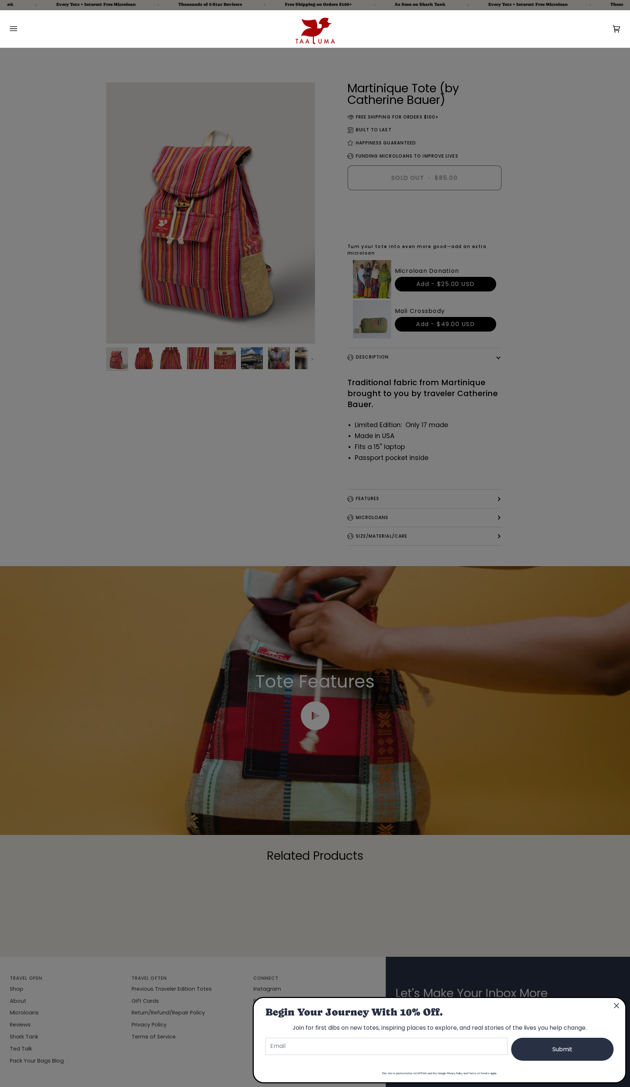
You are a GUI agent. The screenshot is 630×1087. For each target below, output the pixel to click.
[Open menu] (21, 28)
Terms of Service (479, 1073)
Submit (562, 1049)
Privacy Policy (455, 1073)
